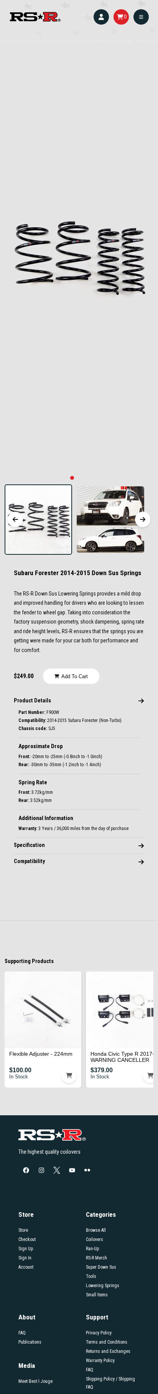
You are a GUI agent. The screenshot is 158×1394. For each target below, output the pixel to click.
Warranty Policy (100, 1360)
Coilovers (94, 1239)
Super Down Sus (101, 1267)
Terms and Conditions (106, 1342)
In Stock (18, 1077)
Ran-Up (92, 1248)
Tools (91, 1276)
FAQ (22, 1333)
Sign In (24, 1258)
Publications (29, 1342)
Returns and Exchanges (108, 1351)
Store (23, 1230)
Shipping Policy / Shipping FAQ (110, 1383)
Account (25, 1267)
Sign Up (25, 1248)
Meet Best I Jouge (35, 1381)
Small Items (97, 1295)
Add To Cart (74, 676)
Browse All (96, 1230)
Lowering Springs (102, 1285)
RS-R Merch (96, 1258)
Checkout (27, 1239)
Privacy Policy (99, 1333)
